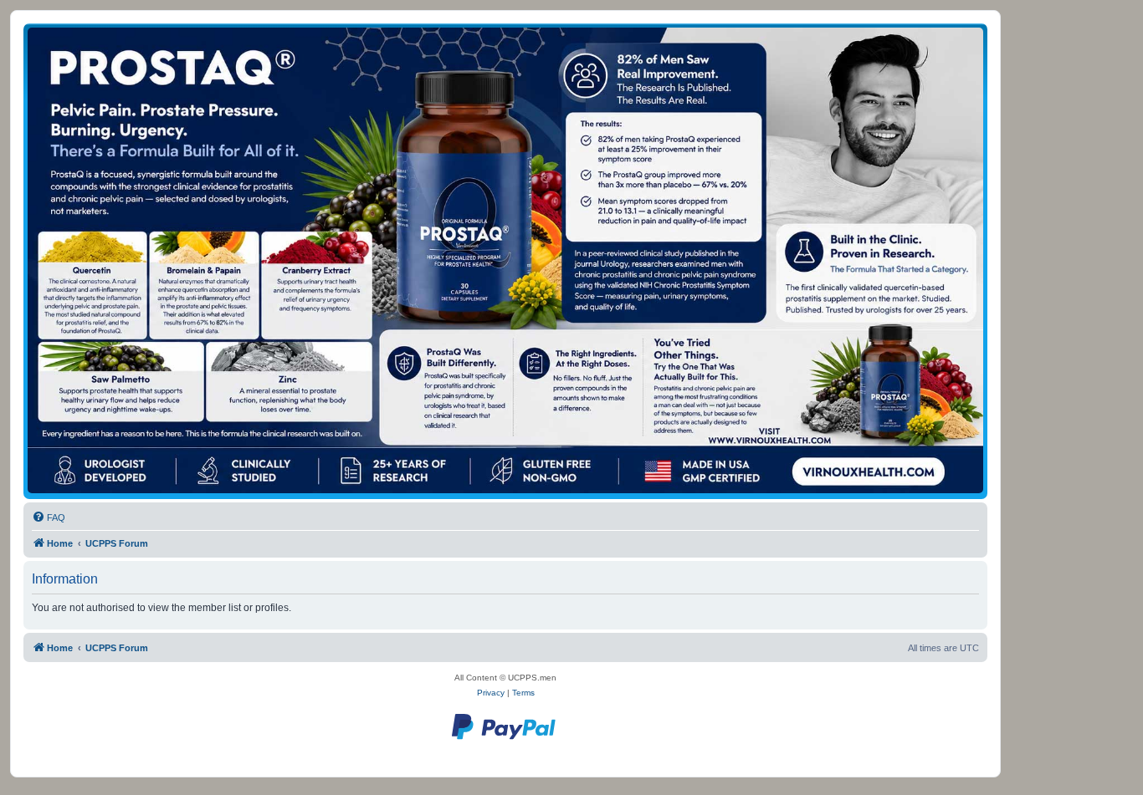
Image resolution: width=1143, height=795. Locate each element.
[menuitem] (48, 517)
